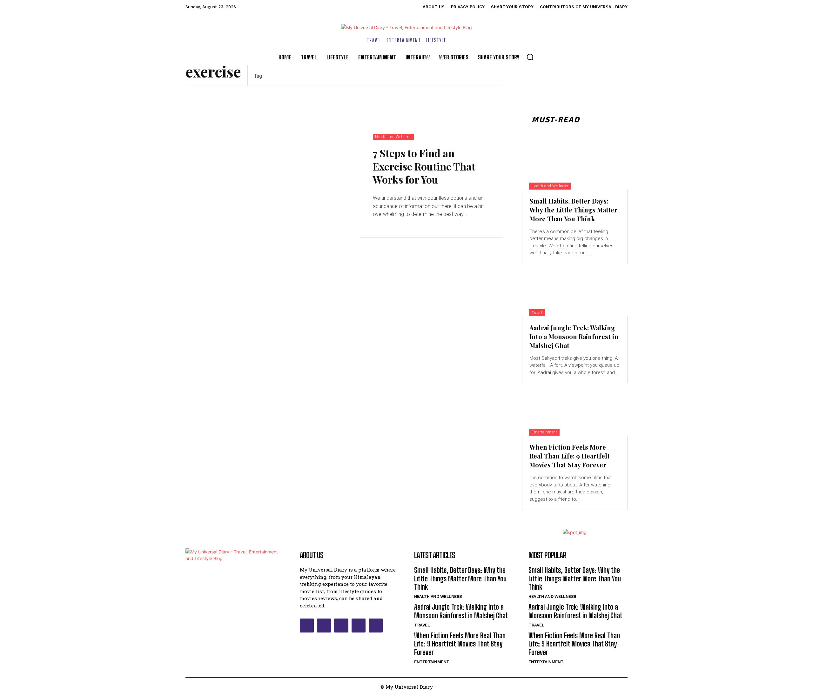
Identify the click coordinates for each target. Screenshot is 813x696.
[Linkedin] (341, 625)
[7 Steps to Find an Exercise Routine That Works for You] (272, 176)
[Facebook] (307, 625)
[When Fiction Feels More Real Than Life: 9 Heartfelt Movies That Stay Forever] (575, 409)
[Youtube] (376, 625)
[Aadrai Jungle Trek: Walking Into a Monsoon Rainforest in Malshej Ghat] (575, 290)
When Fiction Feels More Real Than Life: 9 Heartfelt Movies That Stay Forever (569, 456)
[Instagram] (324, 625)
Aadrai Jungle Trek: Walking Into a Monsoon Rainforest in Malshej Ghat (573, 336)
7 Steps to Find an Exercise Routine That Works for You (424, 166)
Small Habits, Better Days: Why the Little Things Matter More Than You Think (573, 210)
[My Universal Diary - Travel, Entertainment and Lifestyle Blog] (406, 27)
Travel (537, 313)
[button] (530, 56)
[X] (359, 625)
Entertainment (544, 432)
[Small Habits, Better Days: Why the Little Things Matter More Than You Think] (575, 163)
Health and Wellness (393, 137)
